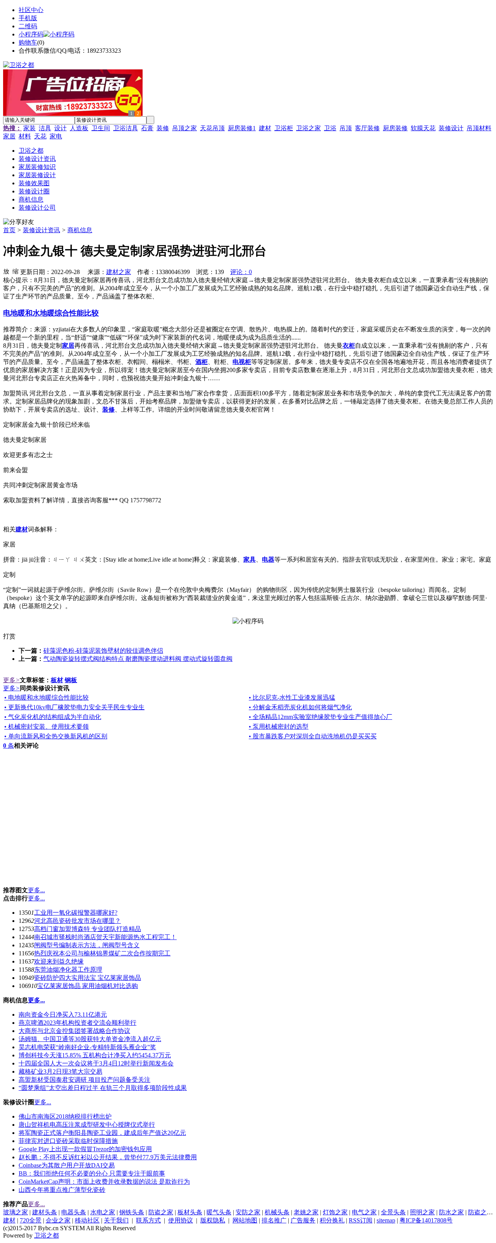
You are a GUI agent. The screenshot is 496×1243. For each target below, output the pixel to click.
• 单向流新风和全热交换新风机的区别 (55, 736)
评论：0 (241, 272)
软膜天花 (423, 128)
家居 (9, 136)
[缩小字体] (15, 271)
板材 (57, 680)
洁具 (45, 128)
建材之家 (118, 272)
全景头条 (393, 1212)
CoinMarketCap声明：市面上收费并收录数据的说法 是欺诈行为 (104, 1181)
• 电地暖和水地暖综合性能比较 (46, 697)
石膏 (147, 128)
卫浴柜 (283, 128)
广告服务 (303, 1220)
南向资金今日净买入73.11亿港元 (63, 1014)
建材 (265, 128)
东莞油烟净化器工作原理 (68, 969)
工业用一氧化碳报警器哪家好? (75, 912)
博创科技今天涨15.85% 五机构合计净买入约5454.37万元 (95, 1055)
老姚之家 (306, 1212)
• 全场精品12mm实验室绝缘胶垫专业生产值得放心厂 (320, 717)
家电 (56, 136)
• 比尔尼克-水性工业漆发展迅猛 (292, 697)
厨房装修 (395, 128)
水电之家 (102, 1212)
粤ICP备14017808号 (426, 1220)
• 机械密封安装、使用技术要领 (46, 726)
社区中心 (31, 10)
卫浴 (330, 128)
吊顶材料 (479, 128)
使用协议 (180, 1220)
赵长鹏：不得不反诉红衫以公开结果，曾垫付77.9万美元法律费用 (108, 1157)
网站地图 (244, 1220)
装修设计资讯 (41, 230)
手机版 (28, 18)
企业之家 (58, 1220)
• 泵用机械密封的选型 (278, 726)
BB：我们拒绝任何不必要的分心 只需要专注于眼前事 (92, 1173)
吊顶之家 (184, 128)
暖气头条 (219, 1212)
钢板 (71, 680)
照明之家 (422, 1212)
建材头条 (44, 1212)
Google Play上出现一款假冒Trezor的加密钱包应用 (85, 1149)
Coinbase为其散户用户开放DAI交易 (67, 1165)
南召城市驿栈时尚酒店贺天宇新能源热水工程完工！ (105, 937)
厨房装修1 (242, 128)
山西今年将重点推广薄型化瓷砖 (62, 1189)
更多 (11, 680)
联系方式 (148, 1220)
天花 (40, 136)
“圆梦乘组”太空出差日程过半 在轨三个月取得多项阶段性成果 (103, 1087)
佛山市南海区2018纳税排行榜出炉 (65, 1116)
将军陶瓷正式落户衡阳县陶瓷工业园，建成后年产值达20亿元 (102, 1132)
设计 (60, 128)
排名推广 (274, 1220)
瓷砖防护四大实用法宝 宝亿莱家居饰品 (87, 977)
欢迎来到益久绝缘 (59, 961)
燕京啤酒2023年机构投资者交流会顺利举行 (77, 1022)
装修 (163, 128)
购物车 (28, 42)
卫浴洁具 (125, 128)
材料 (25, 136)
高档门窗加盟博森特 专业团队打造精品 (87, 929)
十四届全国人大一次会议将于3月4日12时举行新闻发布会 (96, 1063)
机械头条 (277, 1212)
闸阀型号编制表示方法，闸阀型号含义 (87, 945)
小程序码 (31, 34)
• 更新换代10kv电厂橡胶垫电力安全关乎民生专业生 (74, 707)
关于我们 (116, 1220)
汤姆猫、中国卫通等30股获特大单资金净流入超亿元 (90, 1039)
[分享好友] (18, 222)
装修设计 (451, 128)
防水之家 (451, 1212)
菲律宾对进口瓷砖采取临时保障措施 (68, 1141)
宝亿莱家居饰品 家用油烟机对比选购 (87, 986)
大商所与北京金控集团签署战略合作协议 (74, 1031)
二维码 (28, 26)
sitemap (386, 1220)
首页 (9, 230)
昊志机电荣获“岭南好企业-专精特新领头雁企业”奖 (87, 1047)
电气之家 (364, 1212)
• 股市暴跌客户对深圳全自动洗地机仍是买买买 (313, 736)
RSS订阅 (360, 1220)
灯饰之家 (335, 1212)
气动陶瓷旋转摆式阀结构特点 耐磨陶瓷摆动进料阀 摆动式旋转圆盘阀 (137, 658)
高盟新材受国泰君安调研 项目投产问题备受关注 (84, 1079)
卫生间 (100, 128)
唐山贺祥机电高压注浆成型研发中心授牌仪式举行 (87, 1124)
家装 (29, 128)
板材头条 (189, 1212)
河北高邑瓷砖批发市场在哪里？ (77, 920)
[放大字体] (6, 271)
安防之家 (248, 1212)
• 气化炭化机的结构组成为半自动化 (52, 717)
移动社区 (87, 1220)
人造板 (79, 128)
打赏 (9, 636)
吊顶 (345, 128)
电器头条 (73, 1212)
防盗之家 (160, 1212)
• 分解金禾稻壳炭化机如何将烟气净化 (300, 707)
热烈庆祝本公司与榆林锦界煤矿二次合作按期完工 (102, 953)
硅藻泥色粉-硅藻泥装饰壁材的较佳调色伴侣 (103, 650)
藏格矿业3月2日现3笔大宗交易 (60, 1071)
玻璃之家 (15, 1212)
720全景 (30, 1220)
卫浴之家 (308, 128)
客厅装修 (367, 128)
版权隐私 (212, 1220)
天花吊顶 (212, 128)
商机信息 (79, 230)
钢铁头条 (131, 1212)
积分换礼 (332, 1220)
